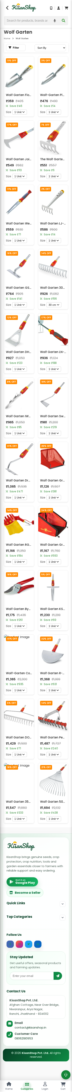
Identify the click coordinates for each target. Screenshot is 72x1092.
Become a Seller (28, 892)
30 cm (52, 304)
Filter (16, 47)
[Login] (58, 8)
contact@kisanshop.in (30, 1027)
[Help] (65, 1074)
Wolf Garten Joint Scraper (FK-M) (31, 159)
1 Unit (18, 112)
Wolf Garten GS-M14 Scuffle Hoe (30, 288)
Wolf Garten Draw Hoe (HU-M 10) (30, 480)
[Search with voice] (54, 20)
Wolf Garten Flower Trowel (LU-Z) (30, 95)
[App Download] (51, 8)
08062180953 (24, 1038)
